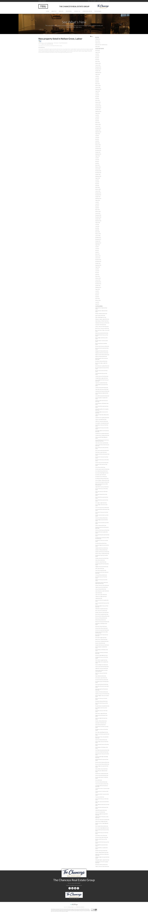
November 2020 (98, 172)
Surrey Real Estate (98, 780)
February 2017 (98, 255)
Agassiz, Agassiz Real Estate (100, 315)
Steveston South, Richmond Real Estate (102, 764)
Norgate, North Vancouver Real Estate (102, 644)
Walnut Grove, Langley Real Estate (101, 821)
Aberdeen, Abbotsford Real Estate (101, 313)
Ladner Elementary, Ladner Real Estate (102, 590)
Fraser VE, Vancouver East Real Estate (102, 507)
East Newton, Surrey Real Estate (101, 476)
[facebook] (69, 888)
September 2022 (98, 131)
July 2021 (97, 157)
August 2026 (97, 52)
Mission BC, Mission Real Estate (101, 626)
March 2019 (97, 209)
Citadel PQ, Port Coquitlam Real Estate (102, 417)
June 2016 (97, 270)
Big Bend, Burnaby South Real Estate (101, 333)
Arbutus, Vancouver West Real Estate (102, 326)
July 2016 (97, 268)
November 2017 (98, 239)
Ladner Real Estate (98, 592)
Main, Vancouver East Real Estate (101, 610)
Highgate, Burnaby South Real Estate (101, 566)
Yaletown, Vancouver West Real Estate (102, 866)
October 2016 (97, 263)
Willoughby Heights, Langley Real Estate (102, 859)
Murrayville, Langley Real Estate (100, 637)
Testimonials (97, 11)
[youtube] (75, 888)
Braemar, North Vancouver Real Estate (102, 346)
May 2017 (97, 250)
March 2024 (97, 100)
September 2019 (98, 198)
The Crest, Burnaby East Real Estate (101, 783)
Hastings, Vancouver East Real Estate (101, 558)
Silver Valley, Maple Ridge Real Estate (101, 732)
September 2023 (98, 111)
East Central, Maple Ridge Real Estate (101, 472)
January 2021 (97, 168)
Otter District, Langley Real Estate (101, 660)
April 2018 (97, 229)
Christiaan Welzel (70, 907)
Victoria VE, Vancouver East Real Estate (102, 819)
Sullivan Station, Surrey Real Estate (101, 768)
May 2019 (97, 205)
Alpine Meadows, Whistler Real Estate (102, 320)
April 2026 (97, 59)
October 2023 (97, 109)
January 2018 (97, 235)
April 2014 (97, 304)
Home (47, 11)
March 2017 (97, 254)
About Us (54, 11)
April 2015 (97, 296)
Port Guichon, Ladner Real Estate (101, 677)
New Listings (97, 40)
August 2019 (97, 200)
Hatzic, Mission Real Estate (100, 560)
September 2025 (98, 72)
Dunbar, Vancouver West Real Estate (101, 462)
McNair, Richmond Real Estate (100, 619)
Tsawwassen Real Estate (99, 796)
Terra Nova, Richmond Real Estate (101, 781)
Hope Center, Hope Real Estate (100, 570)
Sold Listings (97, 46)
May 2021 (97, 161)
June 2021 (97, 159)
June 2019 (97, 204)
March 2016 (97, 276)
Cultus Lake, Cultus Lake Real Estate (101, 442)
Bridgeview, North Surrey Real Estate (101, 352)
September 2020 (98, 176)
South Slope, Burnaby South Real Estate (102, 750)
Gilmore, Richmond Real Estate (100, 525)
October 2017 (97, 241)
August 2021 (97, 155)
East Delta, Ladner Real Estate (100, 474)
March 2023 (97, 122)
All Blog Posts (97, 39)
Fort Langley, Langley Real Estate (101, 502)
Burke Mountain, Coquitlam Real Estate (102, 365)
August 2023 (97, 113)
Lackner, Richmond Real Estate (100, 589)
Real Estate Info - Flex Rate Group (101, 44)
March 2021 (97, 165)
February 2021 (98, 167)
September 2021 (98, 154)
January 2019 (97, 213)
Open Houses (97, 42)
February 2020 (98, 189)
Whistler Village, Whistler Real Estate (101, 852)
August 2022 (97, 133)
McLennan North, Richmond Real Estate (102, 616)
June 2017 (97, 248)
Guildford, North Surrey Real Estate (101, 547)
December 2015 (98, 281)
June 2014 (97, 302)
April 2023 (97, 120)
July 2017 (97, 246)
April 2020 (97, 185)
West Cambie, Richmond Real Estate (101, 826)
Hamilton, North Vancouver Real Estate (102, 551)
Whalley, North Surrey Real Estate (101, 850)
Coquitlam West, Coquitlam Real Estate (102, 435)
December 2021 (98, 148)
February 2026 (98, 63)
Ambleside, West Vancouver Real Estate (102, 322)
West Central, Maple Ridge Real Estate (102, 827)
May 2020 (97, 183)
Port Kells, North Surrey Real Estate (101, 679)
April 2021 (97, 163)
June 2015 (97, 292)
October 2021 (97, 152)
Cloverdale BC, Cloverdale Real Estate (102, 423)
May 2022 (97, 139)
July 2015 (97, 291)
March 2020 (97, 187)
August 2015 (97, 289)
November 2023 (98, 107)
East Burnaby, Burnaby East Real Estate (102, 469)
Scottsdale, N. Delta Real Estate (100, 722)
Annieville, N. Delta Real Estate (100, 324)
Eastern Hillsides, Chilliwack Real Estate (102, 480)
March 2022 (97, 142)
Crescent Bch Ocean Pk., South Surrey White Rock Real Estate (102, 441)
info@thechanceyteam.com (76, 885)
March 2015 (97, 298)
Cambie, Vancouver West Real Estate (101, 376)
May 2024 (97, 96)
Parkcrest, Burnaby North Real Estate (102, 666)
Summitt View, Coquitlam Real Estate (101, 773)
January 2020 (97, 191)
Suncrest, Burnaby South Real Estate (101, 775)
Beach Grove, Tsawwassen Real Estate (102, 328)
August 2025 (97, 74)
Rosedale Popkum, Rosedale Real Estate (102, 705)
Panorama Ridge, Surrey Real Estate (101, 664)
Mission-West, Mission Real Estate (101, 628)
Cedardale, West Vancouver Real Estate (102, 391)
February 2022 (98, 144)
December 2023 (98, 105)
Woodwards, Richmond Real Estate (101, 864)
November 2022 (98, 128)
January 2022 (97, 146)
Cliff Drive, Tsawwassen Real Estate (101, 421)
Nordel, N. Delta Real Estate (100, 643)
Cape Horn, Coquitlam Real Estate (101, 382)
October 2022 (97, 129)
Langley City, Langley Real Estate (101, 596)
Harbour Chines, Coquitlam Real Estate (102, 553)
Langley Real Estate (98, 598)
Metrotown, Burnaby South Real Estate (102, 621)
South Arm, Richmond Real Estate (101, 739)
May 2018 (97, 228)
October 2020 (97, 174)
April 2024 (97, 98)
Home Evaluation (87, 11)
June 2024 (97, 94)
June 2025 (97, 78)
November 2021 (98, 150)
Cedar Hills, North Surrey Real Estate (101, 389)
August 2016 (97, 267)
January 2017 (97, 257)
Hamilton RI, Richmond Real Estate (101, 549)
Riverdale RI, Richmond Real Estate (101, 701)
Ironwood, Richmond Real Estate (101, 575)
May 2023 (97, 118)
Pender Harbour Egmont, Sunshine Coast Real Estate (101, 671)
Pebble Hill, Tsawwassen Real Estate (101, 668)
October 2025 (97, 70)
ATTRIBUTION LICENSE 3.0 (80, 907)
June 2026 (97, 55)
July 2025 (97, 76)
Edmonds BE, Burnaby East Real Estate (102, 482)
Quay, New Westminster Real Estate (101, 684)
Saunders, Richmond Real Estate (101, 720)
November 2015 (98, 283)
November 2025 (98, 68)
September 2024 (98, 89)
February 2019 (98, 211)
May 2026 (97, 57)
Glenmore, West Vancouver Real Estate (102, 530)
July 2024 (97, 92)
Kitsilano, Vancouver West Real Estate (102, 585)
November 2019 (98, 194)
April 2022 (97, 141)
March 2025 (97, 83)
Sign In (39, 0)
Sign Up (44, 0)
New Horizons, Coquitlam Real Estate (101, 641)
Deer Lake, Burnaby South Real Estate (102, 450)
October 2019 (97, 196)
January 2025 (97, 87)
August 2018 (97, 222)
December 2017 (98, 237)
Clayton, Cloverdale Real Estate (100, 419)
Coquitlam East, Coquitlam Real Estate (102, 433)
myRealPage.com (74, 904)
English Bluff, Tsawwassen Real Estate (102, 486)
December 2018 (98, 215)
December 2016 (98, 259)
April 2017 (97, 252)
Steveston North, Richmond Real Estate (102, 762)
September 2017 (98, 242)
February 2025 (98, 85)
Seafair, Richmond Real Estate (100, 724)
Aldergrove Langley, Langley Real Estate (102, 319)
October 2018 (97, 218)
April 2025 (97, 81)
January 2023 (97, 126)
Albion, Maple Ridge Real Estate (100, 317)
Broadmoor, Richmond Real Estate (101, 361)
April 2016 (97, 274)
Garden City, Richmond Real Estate (101, 517)
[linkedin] (72, 888)
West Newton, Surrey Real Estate (101, 835)
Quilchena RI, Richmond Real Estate (101, 691)
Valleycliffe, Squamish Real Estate (101, 810)
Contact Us (77, 11)
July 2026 (97, 54)
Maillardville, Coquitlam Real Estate (101, 608)
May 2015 (97, 294)
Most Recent (97, 50)
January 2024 (97, 104)
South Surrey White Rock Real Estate (101, 751)
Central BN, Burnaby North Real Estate (102, 395)
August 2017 (97, 244)
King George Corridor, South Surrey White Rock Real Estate (101, 583)
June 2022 (97, 137)
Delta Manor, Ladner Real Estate (101, 452)
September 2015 (98, 287)
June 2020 (97, 181)
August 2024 (97, 91)
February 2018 (98, 233)
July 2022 (97, 135)
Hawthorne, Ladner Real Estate (100, 561)
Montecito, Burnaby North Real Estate (102, 630)
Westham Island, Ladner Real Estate (101, 837)
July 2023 (97, 115)
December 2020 (98, 170)
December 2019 (98, 192)
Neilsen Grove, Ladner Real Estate (47, 44)
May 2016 (97, 272)
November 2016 (98, 261)
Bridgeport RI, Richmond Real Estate (101, 350)
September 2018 (98, 220)
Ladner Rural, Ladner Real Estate (101, 594)
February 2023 (98, 124)
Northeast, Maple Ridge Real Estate (101, 655)
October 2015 (97, 285)
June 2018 (97, 226)
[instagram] (78, 888)
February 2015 (98, 300)
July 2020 (97, 179)
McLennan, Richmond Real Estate (101, 617)
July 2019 (97, 202)
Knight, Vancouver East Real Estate (101, 587)
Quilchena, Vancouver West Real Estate (102, 693)
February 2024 (98, 102)
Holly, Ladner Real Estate (99, 568)
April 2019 (97, 207)
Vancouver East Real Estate (100, 812)
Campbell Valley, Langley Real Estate (101, 378)
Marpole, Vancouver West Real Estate (102, 612)
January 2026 (97, 65)
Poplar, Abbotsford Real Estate (100, 675)
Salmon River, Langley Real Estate (101, 713)
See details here (41, 47)
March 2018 (97, 231)
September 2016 (98, 265)
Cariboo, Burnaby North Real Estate (101, 387)
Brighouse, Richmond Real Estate (101, 356)
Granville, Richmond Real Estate (100, 543)
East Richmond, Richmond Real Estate (102, 478)
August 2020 (97, 178)
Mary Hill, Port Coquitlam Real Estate (101, 614)
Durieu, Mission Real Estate (100, 467)
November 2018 (98, 217)
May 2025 (97, 79)
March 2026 (97, 61)
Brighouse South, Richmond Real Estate (102, 354)
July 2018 (97, 224)
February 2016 (98, 278)
